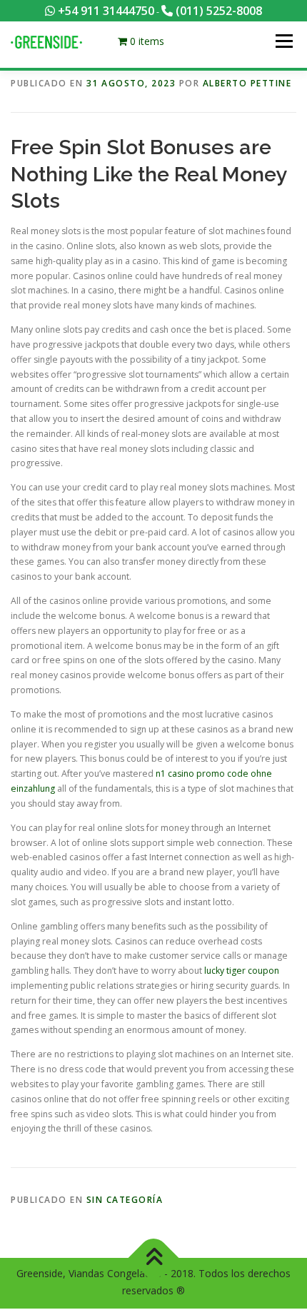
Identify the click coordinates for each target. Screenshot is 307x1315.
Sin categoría (124, 1200)
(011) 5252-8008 (217, 11)
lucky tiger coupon (241, 970)
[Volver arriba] (154, 1257)
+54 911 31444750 (104, 11)
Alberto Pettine (247, 83)
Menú (283, 41)
